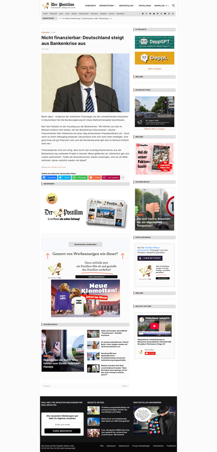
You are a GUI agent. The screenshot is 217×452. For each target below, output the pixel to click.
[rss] (173, 13)
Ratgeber (103, 14)
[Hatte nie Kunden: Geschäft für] (93, 334)
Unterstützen (106, 6)
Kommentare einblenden (85, 244)
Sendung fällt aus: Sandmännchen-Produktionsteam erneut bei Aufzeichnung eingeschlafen (113, 356)
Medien (74, 14)
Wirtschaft (53, 14)
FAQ (101, 446)
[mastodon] (157, 13)
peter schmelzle (52, 167)
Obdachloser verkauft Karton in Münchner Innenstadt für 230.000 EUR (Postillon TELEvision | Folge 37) (154, 341)
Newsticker (121, 14)
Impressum (111, 446)
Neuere (47, 386)
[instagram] (161, 13)
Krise (53, 32)
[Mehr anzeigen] (123, 177)
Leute (67, 14)
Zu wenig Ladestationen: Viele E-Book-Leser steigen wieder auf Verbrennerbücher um (115, 344)
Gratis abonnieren (62, 431)
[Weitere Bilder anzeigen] (154, 129)
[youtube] (165, 13)
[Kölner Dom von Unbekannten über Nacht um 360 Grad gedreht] (93, 422)
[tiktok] (169, 13)
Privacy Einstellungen (141, 446)
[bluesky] (154, 13)
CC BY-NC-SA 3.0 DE (50, 448)
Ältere (124, 386)
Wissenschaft (84, 14)
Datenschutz (124, 446)
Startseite (90, 6)
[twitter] (150, 13)
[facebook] (143, 13)
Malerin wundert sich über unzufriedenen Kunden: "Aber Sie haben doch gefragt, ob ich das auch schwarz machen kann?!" (114, 370)
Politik (45, 14)
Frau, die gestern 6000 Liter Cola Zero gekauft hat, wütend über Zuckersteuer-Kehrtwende (115, 432)
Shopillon (159, 6)
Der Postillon (126, 6)
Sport (61, 14)
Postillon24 (145, 6)
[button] (167, 5)
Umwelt (111, 14)
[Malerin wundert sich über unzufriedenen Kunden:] (93, 368)
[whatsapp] (146, 13)
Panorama (94, 14)
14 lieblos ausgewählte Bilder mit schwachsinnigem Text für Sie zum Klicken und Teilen (115, 409)
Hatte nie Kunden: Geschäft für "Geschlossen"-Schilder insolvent (114, 333)
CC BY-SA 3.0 (62, 167)
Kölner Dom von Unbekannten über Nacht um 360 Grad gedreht (115, 420)
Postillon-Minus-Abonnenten (149, 248)
